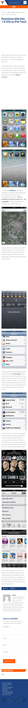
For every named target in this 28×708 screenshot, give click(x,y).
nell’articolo (13, 190)
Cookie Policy (19, 701)
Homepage (9, 699)
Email (5, 645)
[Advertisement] (14, 39)
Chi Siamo (21, 699)
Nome (5, 638)
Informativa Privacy (10, 701)
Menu (14, 7)
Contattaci (15, 699)
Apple (2, 674)
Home (2, 2)
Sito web (5, 652)
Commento (6, 627)
